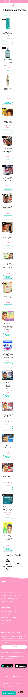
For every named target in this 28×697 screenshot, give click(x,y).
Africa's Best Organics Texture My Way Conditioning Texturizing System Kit (8, 265)
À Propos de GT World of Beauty (10, 611)
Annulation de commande (8, 601)
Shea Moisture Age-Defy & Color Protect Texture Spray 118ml (8, 61)
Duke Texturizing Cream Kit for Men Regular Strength (7, 179)
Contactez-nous (5, 586)
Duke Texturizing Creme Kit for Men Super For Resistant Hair (7, 150)
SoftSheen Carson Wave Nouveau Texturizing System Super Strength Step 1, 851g (8, 508)
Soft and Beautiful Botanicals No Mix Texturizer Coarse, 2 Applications (8, 537)
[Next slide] (16, 573)
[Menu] (2, 4)
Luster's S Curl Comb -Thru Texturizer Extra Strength (8, 415)
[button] (22, 4)
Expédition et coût (6, 620)
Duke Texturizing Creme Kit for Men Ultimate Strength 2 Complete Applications (8, 208)
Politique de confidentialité (8, 617)
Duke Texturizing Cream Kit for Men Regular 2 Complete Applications (8, 236)
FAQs (2, 589)
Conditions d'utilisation (7, 592)
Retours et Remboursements (9, 598)
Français (20, 686)
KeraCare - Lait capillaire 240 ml (8, 89)
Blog (2, 623)
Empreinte (4, 626)
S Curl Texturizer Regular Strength (8, 446)
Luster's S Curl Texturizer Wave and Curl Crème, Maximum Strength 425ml (8, 355)
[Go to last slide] (12, 573)
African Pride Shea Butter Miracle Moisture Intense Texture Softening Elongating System (7, 122)
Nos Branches (5, 614)
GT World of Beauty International (16, 695)
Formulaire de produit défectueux (10, 595)
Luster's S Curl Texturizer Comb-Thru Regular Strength (8, 384)
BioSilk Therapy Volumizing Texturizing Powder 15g (7, 33)
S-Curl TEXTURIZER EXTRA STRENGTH (8, 475)
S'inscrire (14, 646)
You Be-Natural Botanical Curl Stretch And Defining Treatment (7, 297)
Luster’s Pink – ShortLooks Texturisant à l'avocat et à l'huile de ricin (8, 325)
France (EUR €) (8, 686)
